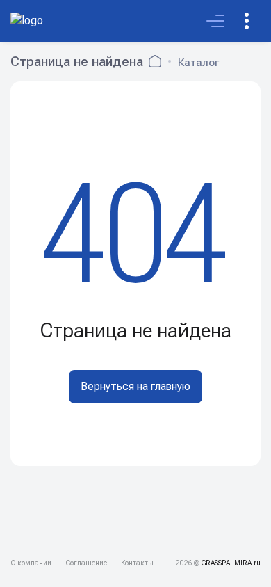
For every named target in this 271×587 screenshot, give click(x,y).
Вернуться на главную (135, 386)
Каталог (198, 62)
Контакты (137, 563)
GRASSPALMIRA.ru (231, 563)
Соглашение (86, 563)
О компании (30, 563)
